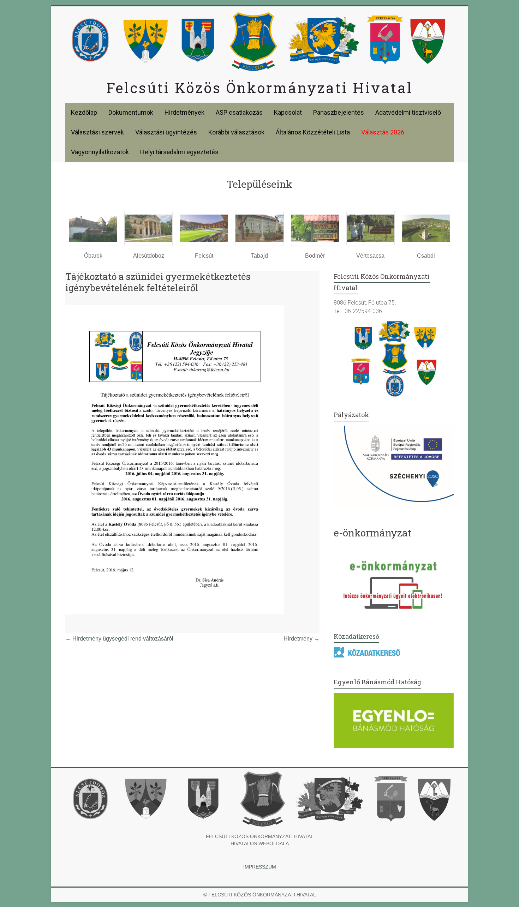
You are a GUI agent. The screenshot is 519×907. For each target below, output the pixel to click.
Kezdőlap (84, 112)
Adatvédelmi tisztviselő (408, 112)
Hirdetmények (184, 112)
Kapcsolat (288, 112)
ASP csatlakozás (239, 112)
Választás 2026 (382, 132)
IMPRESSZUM (259, 867)
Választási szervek (97, 132)
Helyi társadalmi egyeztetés (179, 152)
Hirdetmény (302, 639)
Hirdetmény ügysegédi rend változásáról (119, 639)
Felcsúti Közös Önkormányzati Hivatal (259, 87)
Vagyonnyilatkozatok (100, 152)
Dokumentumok (130, 112)
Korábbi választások (236, 132)
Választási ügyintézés (166, 132)
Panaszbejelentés (338, 112)
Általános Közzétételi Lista (313, 132)
